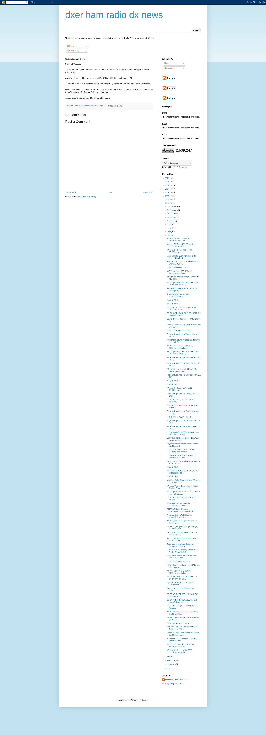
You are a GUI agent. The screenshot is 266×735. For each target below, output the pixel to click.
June (169, 228)
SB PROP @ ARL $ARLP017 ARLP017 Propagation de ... (183, 289)
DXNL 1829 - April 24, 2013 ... (179, 330)
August (170, 221)
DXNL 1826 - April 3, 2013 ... (179, 623)
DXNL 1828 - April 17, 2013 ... (180, 417)
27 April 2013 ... (173, 300)
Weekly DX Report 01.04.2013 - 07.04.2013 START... (180, 651)
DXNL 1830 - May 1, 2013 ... (178, 267)
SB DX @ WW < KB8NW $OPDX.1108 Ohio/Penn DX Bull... (183, 433)
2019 (167, 182)
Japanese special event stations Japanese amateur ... (180, 545)
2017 (167, 189)
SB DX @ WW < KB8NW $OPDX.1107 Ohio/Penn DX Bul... (183, 578)
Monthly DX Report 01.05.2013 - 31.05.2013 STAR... (180, 245)
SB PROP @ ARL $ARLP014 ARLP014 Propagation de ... (183, 595)
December (171, 206)
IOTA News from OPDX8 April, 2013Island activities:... (179, 572)
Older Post (147, 192)
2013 (167, 203)
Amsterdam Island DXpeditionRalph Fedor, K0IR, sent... (182, 557)
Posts (71, 46)
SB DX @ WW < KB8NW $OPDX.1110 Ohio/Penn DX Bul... (182, 284)
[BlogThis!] (112, 105)
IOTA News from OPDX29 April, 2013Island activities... (180, 272)
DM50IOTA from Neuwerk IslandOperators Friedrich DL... (181, 510)
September (172, 217)
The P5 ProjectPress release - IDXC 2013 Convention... (182, 308)
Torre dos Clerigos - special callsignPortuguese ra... (178, 504)
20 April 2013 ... (173, 381)
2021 (167, 178)
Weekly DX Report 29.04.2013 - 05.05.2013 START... (180, 239)
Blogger (144, 700)
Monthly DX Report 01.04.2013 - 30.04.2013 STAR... (180, 645)
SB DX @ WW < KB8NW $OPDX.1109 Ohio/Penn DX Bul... (183, 353)
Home (109, 192)
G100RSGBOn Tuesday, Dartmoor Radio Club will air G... (181, 551)
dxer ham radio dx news (114, 15)
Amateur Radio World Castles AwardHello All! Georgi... (179, 516)
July (169, 224)
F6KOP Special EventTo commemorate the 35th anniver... (183, 634)
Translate (183, 167)
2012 (167, 668)
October (170, 214)
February (171, 660)
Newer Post (71, 192)
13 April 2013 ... (173, 467)
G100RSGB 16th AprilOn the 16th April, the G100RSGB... (183, 439)
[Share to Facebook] (118, 105)
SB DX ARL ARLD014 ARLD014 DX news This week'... (182, 601)
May (169, 232)
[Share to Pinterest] (121, 105)
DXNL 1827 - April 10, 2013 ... (179, 561)
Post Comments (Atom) (86, 197)
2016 (167, 192)
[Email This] (109, 105)
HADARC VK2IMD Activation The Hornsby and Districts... (180, 451)
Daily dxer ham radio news (177, 680)
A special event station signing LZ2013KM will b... (179, 295)
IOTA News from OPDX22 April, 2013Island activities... (180, 347)
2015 (167, 196)
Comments (73, 51)
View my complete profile (172, 684)
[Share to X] (115, 105)
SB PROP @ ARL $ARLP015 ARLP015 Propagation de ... (183, 472)
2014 (167, 200)
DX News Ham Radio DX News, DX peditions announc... (182, 370)
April (169, 235)
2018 (167, 185)
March (170, 657)
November (171, 210)
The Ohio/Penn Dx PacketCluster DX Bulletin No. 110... (182, 628)
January (170, 664)
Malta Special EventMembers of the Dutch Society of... (181, 257)
